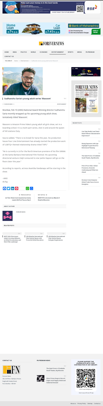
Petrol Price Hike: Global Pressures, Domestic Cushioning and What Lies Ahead (90, 169)
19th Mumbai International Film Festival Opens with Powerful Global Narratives (35, 238)
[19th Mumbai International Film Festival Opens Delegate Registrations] (56, 232)
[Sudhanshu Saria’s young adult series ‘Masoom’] (34, 81)
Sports (70, 52)
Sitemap (89, 403)
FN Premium (90, 52)
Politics (24, 52)
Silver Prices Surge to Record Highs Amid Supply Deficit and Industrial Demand (56, 380)
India (15, 52)
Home (7, 52)
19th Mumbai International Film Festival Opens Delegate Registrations (56, 238)
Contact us (9, 56)
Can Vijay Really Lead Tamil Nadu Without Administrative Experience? (91, 133)
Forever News (8, 104)
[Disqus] (34, 271)
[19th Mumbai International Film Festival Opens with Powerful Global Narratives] (34, 232)
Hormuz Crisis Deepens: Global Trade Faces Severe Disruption (90, 182)
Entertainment (58, 52)
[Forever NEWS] (51, 43)
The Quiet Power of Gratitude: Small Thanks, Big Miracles (91, 157)
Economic (43, 52)
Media (79, 52)
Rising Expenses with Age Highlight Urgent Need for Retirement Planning (90, 146)
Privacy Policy (82, 403)
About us (73, 403)
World (33, 52)
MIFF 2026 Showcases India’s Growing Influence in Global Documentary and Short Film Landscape (12, 239)
